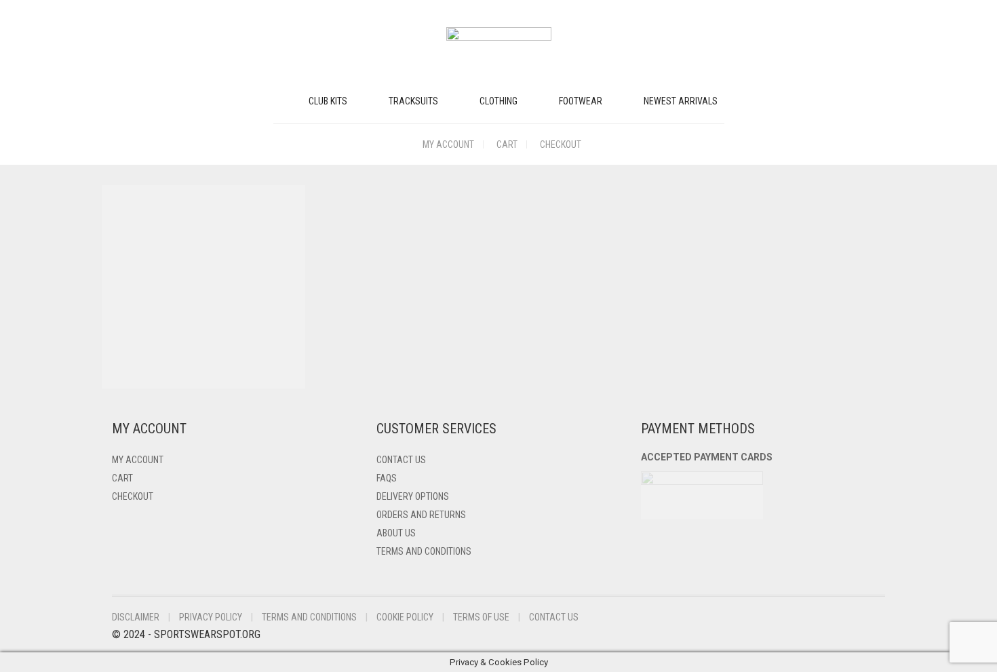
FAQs (386, 478)
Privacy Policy (210, 617)
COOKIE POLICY (404, 617)
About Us (396, 533)
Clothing (498, 101)
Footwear (580, 101)
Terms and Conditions (423, 551)
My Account (448, 144)
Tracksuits (413, 101)
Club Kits (328, 101)
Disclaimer (135, 617)
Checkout (560, 144)
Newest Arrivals (681, 101)
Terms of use (481, 617)
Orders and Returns (421, 514)
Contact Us (401, 459)
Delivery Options (412, 496)
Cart (506, 144)
